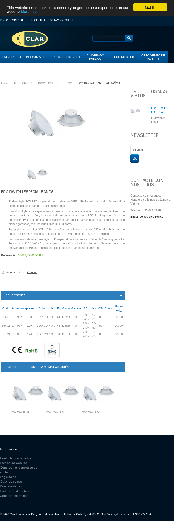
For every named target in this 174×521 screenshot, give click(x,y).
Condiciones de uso (14, 496)
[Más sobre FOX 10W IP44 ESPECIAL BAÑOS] (138, 116)
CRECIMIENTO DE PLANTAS (153, 57)
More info (29, 11)
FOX (69, 83)
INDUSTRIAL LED (37, 57)
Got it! (150, 7)
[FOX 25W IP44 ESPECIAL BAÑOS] (98, 393)
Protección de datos (14, 491)
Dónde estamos (11, 486)
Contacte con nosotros (16, 458)
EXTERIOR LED (124, 57)
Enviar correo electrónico (146, 216)
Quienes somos (11, 481)
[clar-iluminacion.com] (26, 30)
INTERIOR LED (14, 69)
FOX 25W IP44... (92, 412)
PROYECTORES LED (66, 57)
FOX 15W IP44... (21, 412)
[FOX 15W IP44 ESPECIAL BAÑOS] (27, 393)
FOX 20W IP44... (56, 412)
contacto (55, 20)
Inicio (4, 20)
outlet (70, 20)
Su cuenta (37, 20)
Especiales (18, 20)
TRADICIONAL (43, 69)
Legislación (8, 477)
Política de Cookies (13, 463)
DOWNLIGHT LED (49, 83)
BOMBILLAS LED (11, 57)
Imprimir (11, 272)
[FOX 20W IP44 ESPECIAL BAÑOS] (62, 393)
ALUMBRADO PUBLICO (95, 57)
